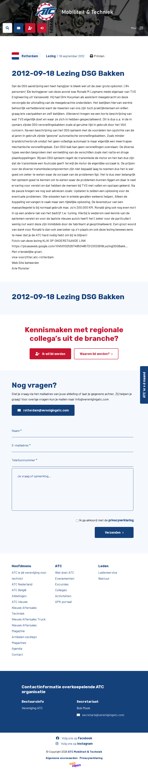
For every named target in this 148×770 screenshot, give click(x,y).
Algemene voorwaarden (62, 758)
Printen (98, 56)
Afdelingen (19, 596)
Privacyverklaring (91, 758)
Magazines (19, 643)
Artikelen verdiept (24, 637)
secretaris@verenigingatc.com (103, 715)
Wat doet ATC (64, 572)
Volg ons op (76, 738)
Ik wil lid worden (53, 354)
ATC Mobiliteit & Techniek (85, 751)
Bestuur (104, 578)
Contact (17, 654)
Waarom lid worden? (95, 354)
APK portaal (63, 602)
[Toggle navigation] (141, 28)
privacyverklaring (121, 520)
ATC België (19, 590)
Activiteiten (63, 596)
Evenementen (64, 578)
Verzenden (113, 532)
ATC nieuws (20, 602)
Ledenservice (107, 572)
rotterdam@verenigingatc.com (46, 410)
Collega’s (61, 590)
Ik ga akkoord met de (106, 520)
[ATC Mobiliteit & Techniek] (74, 11)
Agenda (17, 648)
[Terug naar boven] (143, 765)
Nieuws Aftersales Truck (28, 619)
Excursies (62, 584)
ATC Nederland (22, 584)
